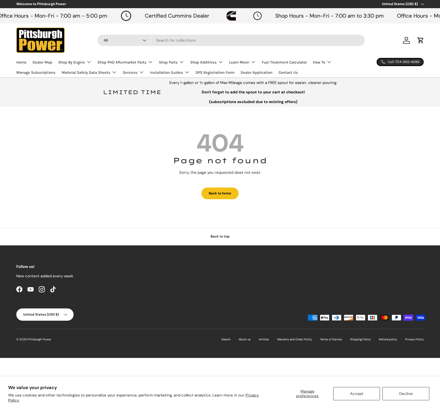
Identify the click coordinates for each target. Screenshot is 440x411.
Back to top (220, 236)
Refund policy (388, 339)
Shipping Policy (360, 339)
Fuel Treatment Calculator (284, 62)
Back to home (220, 193)
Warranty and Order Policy (294, 339)
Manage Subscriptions (36, 72)
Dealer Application (256, 72)
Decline (406, 393)
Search (225, 339)
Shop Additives (203, 62)
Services (130, 72)
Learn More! (239, 62)
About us (245, 339)
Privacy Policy (414, 339)
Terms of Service (331, 339)
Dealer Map (42, 62)
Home (21, 62)
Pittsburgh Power (39, 339)
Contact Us (288, 72)
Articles (264, 339)
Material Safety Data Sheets (86, 72)
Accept (356, 393)
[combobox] (231, 40)
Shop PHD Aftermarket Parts (122, 62)
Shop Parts (168, 62)
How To (319, 62)
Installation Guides (166, 72)
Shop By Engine (71, 62)
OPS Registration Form (215, 72)
